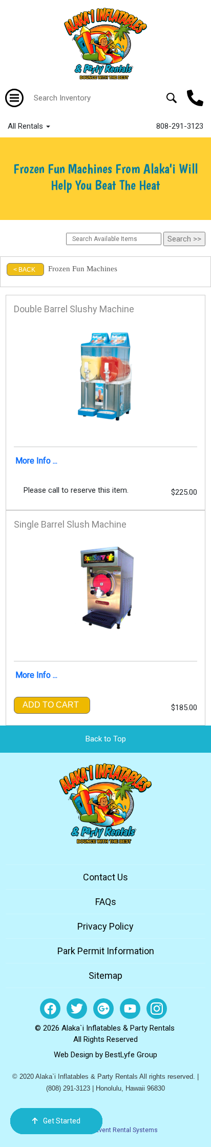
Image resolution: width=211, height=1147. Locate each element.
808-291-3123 (179, 126)
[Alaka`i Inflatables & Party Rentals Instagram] (156, 1008)
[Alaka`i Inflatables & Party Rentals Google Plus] (103, 1008)
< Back (24, 269)
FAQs (105, 901)
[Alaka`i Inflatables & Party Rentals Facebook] (50, 1008)
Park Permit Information (105, 950)
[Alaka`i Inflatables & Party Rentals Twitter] (77, 1008)
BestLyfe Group (131, 1054)
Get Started (61, 1121)
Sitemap (105, 975)
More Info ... (36, 461)
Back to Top (106, 738)
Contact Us (105, 877)
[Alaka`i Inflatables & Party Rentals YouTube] (130, 1008)
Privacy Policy (105, 926)
